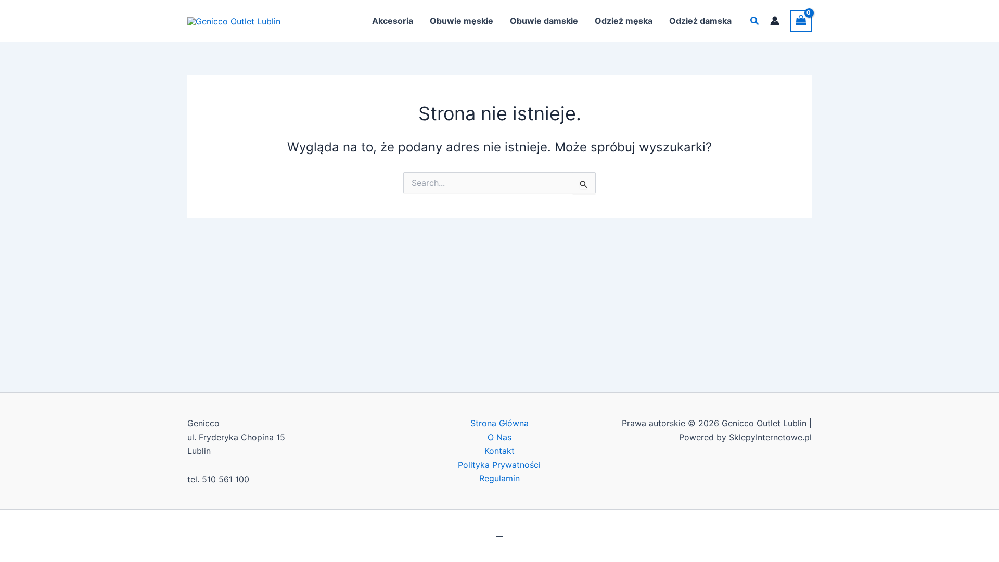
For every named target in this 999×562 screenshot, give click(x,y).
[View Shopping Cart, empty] (801, 20)
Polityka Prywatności (499, 464)
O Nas (499, 437)
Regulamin (499, 478)
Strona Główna (499, 423)
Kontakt (499, 450)
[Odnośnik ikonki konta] (774, 20)
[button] (755, 21)
